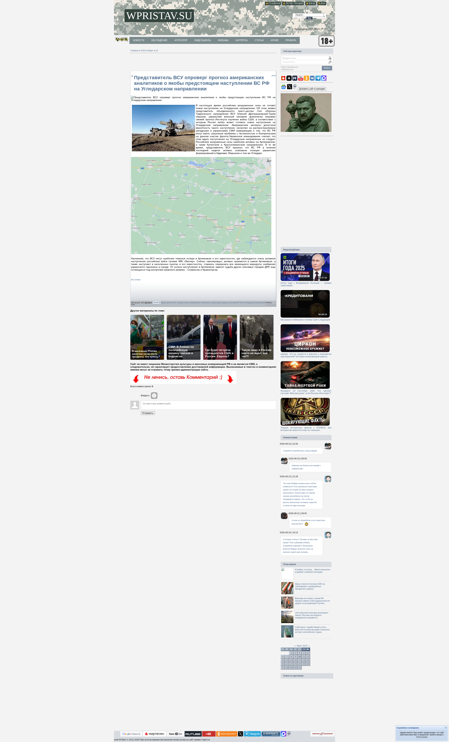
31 (300, 668)
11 (304, 656)
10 (157, 50)
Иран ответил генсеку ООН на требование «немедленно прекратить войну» (310, 586)
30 (295, 668)
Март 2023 (302, 646)
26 (308, 664)
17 (300, 660)
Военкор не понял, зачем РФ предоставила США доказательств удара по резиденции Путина (312, 601)
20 (283, 664)
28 (287, 668)
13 (283, 660)
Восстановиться (290, 67)
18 (304, 660)
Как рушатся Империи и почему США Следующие (305, 320)
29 (291, 668)
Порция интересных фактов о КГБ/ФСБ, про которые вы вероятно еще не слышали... (306, 428)
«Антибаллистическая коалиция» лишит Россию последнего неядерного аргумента (312, 615)
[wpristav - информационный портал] (312, 88)
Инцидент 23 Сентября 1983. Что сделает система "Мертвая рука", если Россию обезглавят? (306, 392)
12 (308, 656)
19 (308, 660)
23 (295, 664)
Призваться (288, 69)
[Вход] (154, 395)
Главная (134, 50)
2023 (143, 50)
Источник (135, 279)
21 (287, 664)
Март (150, 50)
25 (304, 664)
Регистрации (421, 737)
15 (291, 660)
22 (291, 664)
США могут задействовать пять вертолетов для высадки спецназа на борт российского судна (312, 629)
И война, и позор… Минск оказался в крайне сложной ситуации (312, 570)
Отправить (147, 413)
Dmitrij (156, 302)
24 (300, 664)
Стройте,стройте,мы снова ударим (300, 451)
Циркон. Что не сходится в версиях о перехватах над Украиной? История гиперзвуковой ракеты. (306, 355)
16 (295, 660)
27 (283, 668)
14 (287, 660)
